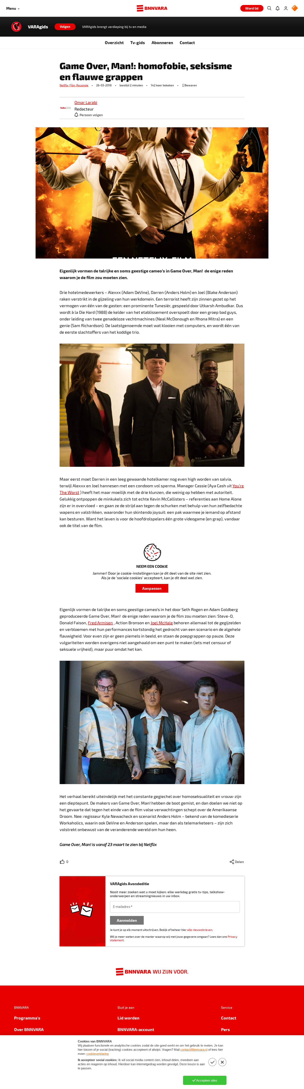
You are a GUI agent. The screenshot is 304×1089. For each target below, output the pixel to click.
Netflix (64, 85)
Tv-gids (137, 42)
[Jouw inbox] (277, 8)
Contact (187, 42)
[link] (65, 108)
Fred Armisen (100, 622)
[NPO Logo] (295, 8)
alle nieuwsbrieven (199, 929)
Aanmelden (127, 920)
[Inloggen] (285, 8)
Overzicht (114, 42)
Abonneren (162, 42)
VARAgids (38, 26)
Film (72, 85)
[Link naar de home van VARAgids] (16, 27)
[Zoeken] (269, 8)
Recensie (82, 85)
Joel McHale (162, 622)
